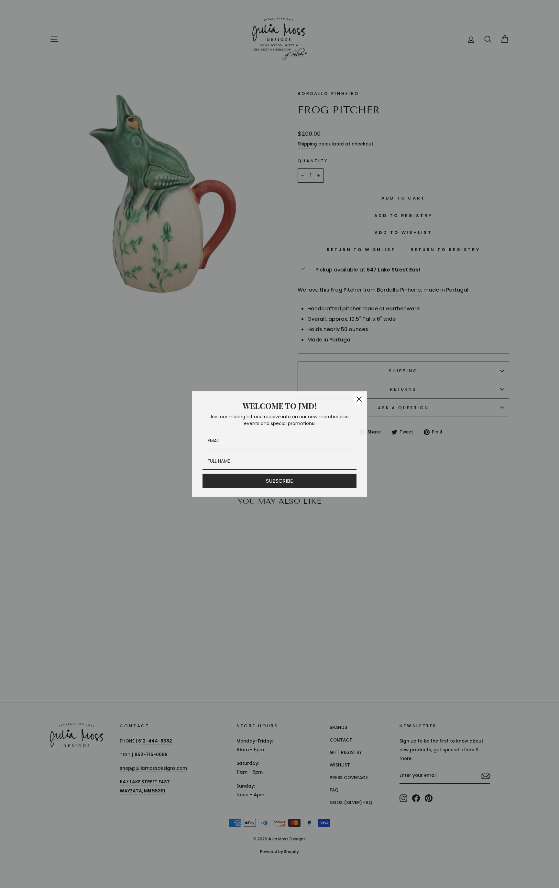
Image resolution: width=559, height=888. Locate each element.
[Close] (359, 399)
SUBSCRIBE (279, 481)
